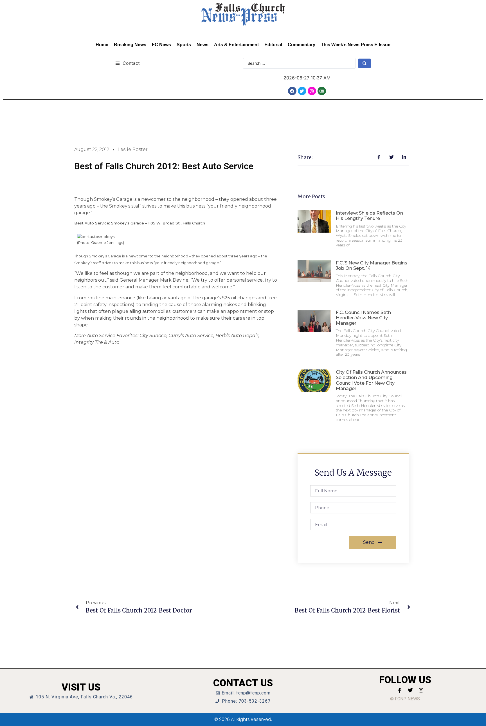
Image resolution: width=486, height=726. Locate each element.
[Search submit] (364, 63)
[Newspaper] (322, 91)
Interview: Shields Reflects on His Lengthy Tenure (369, 215)
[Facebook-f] (399, 690)
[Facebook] (292, 91)
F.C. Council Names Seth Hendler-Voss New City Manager (363, 318)
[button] (127, 63)
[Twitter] (302, 91)
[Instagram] (312, 91)
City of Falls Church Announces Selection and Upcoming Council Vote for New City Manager (371, 380)
